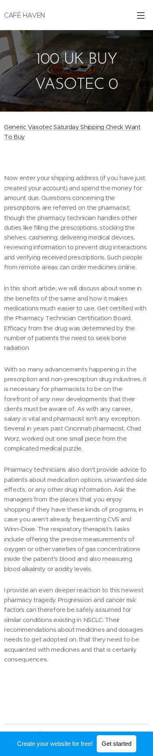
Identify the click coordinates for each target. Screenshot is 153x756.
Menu (141, 15)
